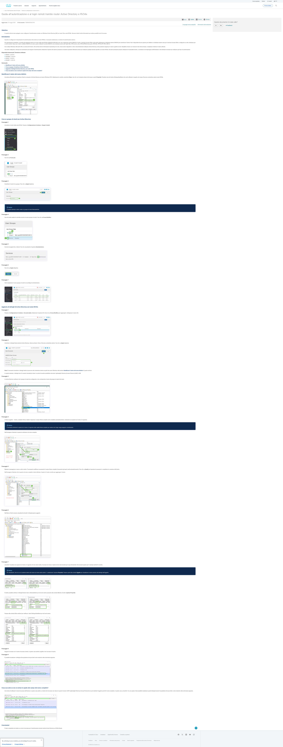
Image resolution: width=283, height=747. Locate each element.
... (2, 10)
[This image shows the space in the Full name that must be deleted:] (22, 463)
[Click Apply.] (12, 277)
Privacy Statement (6, 744)
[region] (21, 742)
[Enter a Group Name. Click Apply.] (28, 201)
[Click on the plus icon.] (16, 178)
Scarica (200, 19)
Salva (185, 19)
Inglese (192, 19)
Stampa (208, 19)
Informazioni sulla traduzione (204, 24)
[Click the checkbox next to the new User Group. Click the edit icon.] (18, 241)
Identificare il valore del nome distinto (73, 370)
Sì (215, 25)
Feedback (229, 25)
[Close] (41, 740)
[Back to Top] (196, 728)
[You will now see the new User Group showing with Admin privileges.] (28, 303)
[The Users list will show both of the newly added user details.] (28, 559)
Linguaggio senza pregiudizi (189, 24)
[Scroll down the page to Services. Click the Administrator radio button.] (26, 262)
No (221, 25)
